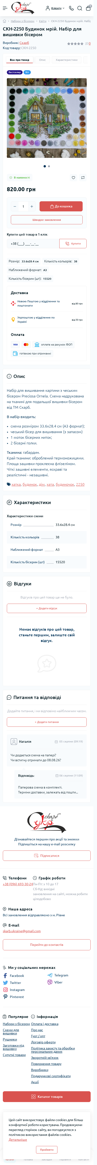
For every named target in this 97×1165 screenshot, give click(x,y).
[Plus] (32, 206)
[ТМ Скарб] (47, 822)
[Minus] (15, 206)
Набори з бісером (22, 21)
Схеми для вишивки (11, 1031)
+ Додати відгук (46, 608)
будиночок (65, 484)
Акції (35, 1082)
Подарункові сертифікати (51, 1076)
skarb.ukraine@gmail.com (22, 931)
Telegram (61, 975)
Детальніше (18, 1140)
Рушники (10, 1039)
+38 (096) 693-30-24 (18, 884)
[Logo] (22, 8)
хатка (16, 484)
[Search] (79, 8)
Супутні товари (14, 1055)
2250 (80, 484)
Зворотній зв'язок (45, 1058)
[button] (45, 166)
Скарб (24, 43)
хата (50, 484)
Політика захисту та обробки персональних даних (53, 1049)
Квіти (42, 21)
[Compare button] (83, 177)
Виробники (39, 1070)
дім (42, 484)
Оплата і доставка (44, 1024)
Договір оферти (43, 1042)
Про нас (37, 1030)
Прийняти (46, 1149)
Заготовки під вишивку (13, 1047)
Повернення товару (46, 1064)
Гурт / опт (38, 1036)
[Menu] (5, 8)
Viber (58, 982)
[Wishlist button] (73, 177)
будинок (30, 484)
